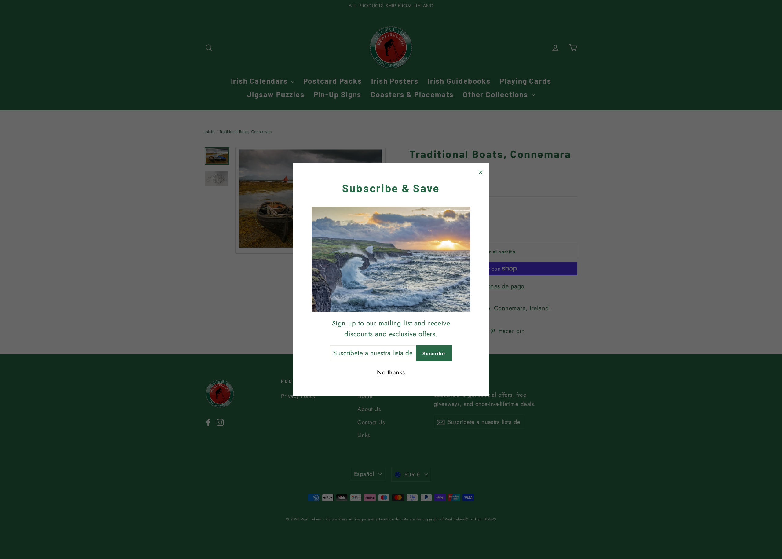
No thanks (391, 372)
